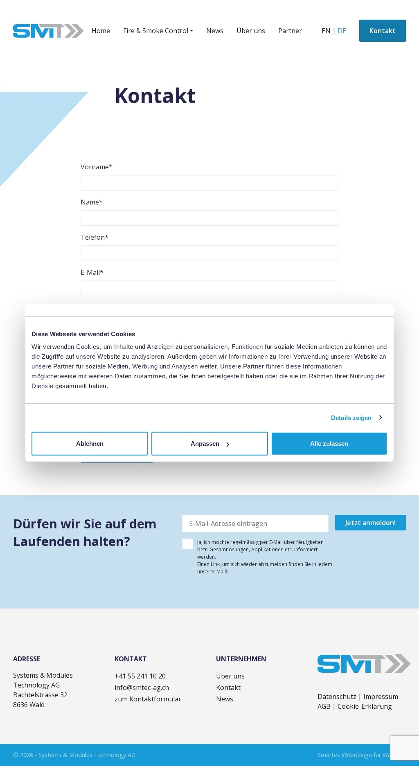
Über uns (251, 30)
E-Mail (92, 272)
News (214, 30)
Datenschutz (338, 696)
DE (342, 30)
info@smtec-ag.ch (142, 687)
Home (101, 30)
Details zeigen (351, 417)
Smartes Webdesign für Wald (357, 755)
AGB (325, 706)
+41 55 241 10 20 (140, 676)
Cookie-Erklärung (365, 706)
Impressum (380, 696)
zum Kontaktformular (148, 698)
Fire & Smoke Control (155, 30)
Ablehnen (90, 443)
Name (92, 202)
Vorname (97, 166)
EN (326, 30)
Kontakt (382, 30)
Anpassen (205, 443)
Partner (290, 30)
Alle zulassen (329, 443)
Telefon (94, 237)
